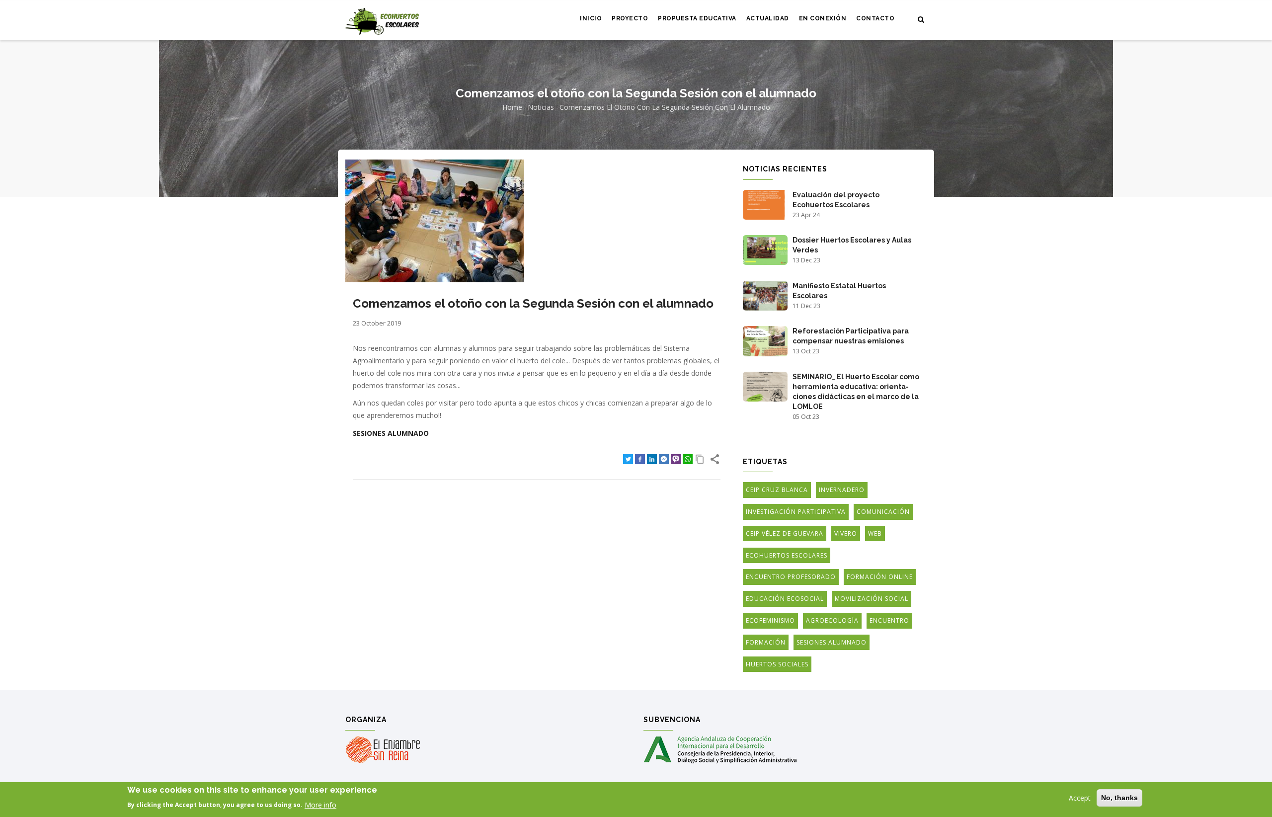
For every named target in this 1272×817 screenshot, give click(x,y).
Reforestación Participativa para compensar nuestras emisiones (851, 336)
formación (766, 642)
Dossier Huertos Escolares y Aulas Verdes (852, 245)
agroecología (832, 620)
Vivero (845, 533)
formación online (880, 576)
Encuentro (889, 620)
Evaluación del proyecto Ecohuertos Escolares (836, 200)
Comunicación (883, 511)
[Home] (382, 20)
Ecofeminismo (770, 620)
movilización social (871, 598)
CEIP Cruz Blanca (777, 490)
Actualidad (767, 18)
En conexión (823, 18)
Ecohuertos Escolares (786, 555)
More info (320, 804)
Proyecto (630, 18)
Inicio (591, 18)
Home (512, 107)
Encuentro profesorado (791, 576)
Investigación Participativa (796, 511)
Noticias (541, 107)
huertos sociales (777, 664)
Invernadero (842, 490)
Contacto (875, 18)
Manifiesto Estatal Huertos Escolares (839, 291)
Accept (1080, 798)
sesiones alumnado (391, 433)
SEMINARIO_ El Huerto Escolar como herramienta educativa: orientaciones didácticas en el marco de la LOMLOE (856, 391)
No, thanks (1119, 798)
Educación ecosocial (785, 598)
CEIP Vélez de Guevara (784, 533)
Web (875, 533)
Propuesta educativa (697, 18)
